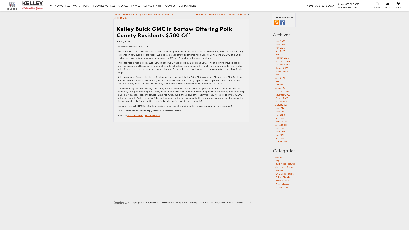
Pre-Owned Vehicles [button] (103, 5)
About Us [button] (170, 5)
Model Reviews (282, 180)
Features (279, 170)
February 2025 (282, 57)
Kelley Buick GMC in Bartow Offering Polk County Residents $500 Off (174, 32)
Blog (277, 160)
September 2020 (283, 101)
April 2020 (280, 118)
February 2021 (281, 84)
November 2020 (282, 94)
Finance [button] (135, 5)
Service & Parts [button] (152, 5)
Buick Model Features (285, 163)
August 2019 (281, 124)
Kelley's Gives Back (284, 177)
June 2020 (280, 111)
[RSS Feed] (276, 22)
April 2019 (280, 138)
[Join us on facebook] (282, 22)
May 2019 (279, 135)
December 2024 (282, 61)
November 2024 (282, 64)
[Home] (50, 5)
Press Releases (135, 115)
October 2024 (281, 67)
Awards (278, 157)
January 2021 (281, 88)
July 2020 (280, 108)
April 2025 (280, 51)
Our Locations (187, 5)
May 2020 (280, 114)
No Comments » (152, 115)
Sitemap (163, 202)
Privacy (171, 202)
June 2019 (280, 131)
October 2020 (281, 98)
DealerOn (154, 202)
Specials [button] (123, 5)
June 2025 (280, 44)
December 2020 (282, 91)
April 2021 (280, 78)
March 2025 (281, 54)
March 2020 (281, 121)
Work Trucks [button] (81, 5)
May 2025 (280, 47)
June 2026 (280, 41)
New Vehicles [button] (62, 5)
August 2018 (281, 141)
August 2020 (281, 104)
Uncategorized (281, 187)
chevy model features (284, 167)
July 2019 (279, 128)
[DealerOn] (121, 202)
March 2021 (280, 81)
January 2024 (281, 71)
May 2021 (279, 74)
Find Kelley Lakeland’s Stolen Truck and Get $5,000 (221, 14)
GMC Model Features (284, 173)
